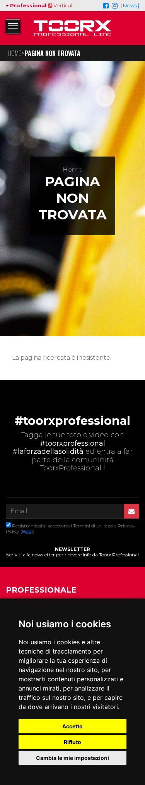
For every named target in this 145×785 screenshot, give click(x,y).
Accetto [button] (72, 726)
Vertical (62, 5)
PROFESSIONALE (41, 590)
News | (131, 5)
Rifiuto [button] (72, 742)
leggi (27, 531)
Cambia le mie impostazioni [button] (72, 758)
